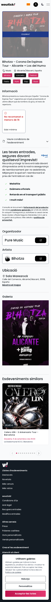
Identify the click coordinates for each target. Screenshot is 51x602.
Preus (5, 526)
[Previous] (12, 453)
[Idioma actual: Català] (28, 4)
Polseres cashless (10, 530)
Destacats (7, 474)
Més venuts (8, 484)
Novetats (6, 479)
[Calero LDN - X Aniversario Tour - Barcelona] (25, 406)
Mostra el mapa (11, 285)
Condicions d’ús (10, 500)
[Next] (38, 453)
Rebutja (25, 578)
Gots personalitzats (11, 535)
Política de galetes (13, 572)
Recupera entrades (11, 509)
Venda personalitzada (13, 539)
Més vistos (7, 488)
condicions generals (20, 210)
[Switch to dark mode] (42, 4)
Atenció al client (10, 552)
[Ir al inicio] (5, 464)
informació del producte (36, 207)
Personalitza (25, 586)
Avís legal (6, 505)
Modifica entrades (11, 514)
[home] (8, 4)
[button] (40, 240)
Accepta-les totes (25, 593)
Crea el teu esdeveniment (15, 547)
